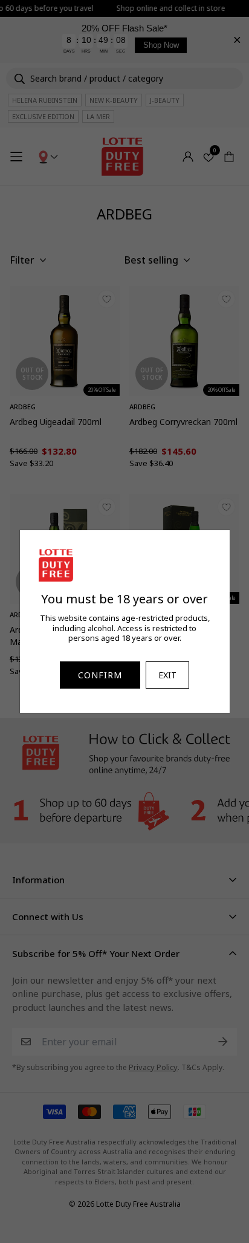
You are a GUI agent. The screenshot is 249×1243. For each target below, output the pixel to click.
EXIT (167, 675)
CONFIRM (100, 675)
